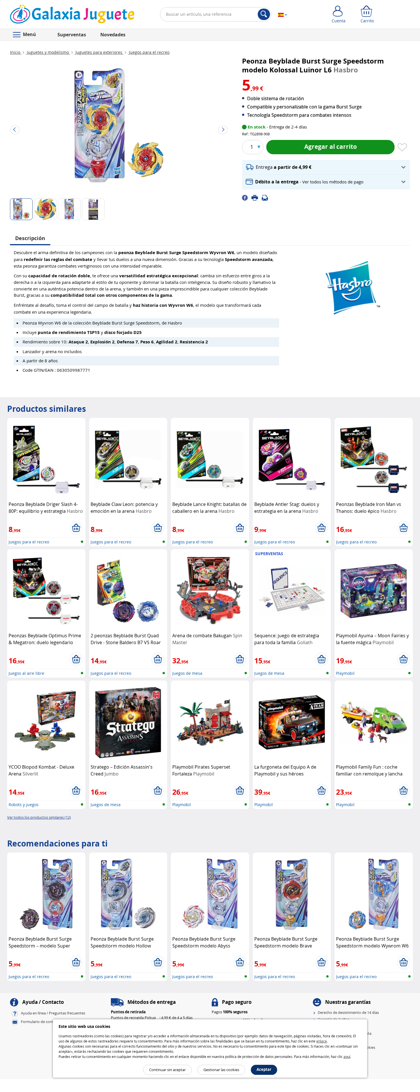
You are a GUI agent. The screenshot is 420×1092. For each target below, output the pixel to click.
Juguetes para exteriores (98, 52)
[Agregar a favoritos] (402, 147)
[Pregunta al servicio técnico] (266, 197)
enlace (321, 1041)
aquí (346, 1056)
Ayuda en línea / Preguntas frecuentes (53, 1013)
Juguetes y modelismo (48, 52)
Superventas (71, 34)
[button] (326, 167)
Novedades (112, 34)
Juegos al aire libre (26, 673)
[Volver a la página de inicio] (72, 15)
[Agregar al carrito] (76, 528)
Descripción (30, 238)
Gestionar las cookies (221, 1069)
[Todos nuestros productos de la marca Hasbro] (351, 285)
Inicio (15, 52)
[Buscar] (264, 14)
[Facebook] (246, 197)
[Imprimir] (256, 197)
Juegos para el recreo (148, 52)
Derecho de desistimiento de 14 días (348, 1012)
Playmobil (345, 673)
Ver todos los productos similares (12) (39, 817)
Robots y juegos (24, 804)
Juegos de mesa (187, 673)
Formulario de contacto (41, 1021)
